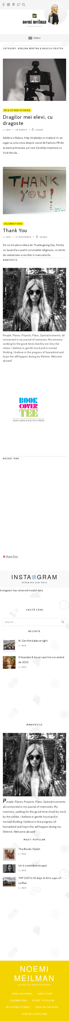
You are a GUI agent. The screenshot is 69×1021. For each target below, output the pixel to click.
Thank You (15, 230)
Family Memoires (22, 993)
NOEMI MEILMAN (34, 973)
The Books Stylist (29, 849)
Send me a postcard (34, 1013)
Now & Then (45, 993)
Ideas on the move (46, 1007)
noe (8, 130)
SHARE (39, 130)
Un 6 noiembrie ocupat (32, 865)
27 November (23, 237)
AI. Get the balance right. (33, 640)
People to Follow (43, 1000)
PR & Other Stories (17, 110)
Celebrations (13, 223)
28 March (21, 130)
